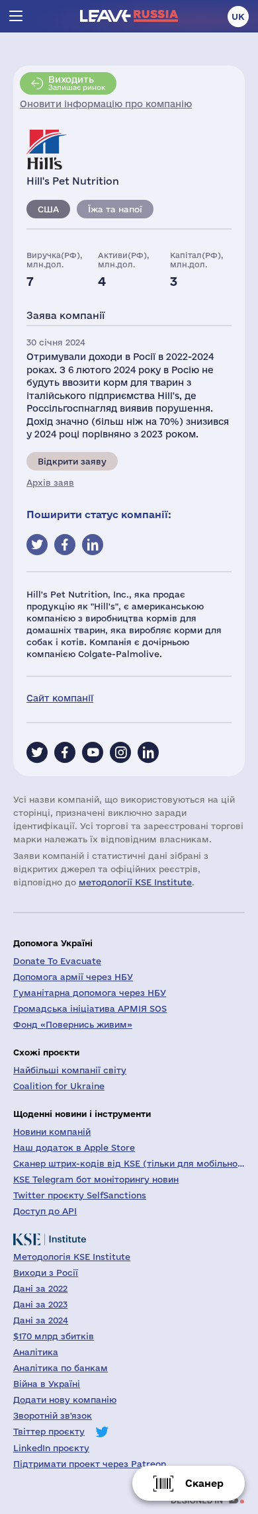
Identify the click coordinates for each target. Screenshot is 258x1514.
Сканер (204, 1483)
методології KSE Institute (135, 882)
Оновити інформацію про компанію (106, 104)
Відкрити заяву (72, 461)
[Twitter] (37, 752)
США (48, 209)
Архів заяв (50, 482)
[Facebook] (64, 752)
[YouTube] (92, 752)
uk (238, 16)
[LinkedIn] (148, 752)
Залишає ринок (76, 82)
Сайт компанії (59, 698)
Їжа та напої (115, 209)
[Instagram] (120, 752)
